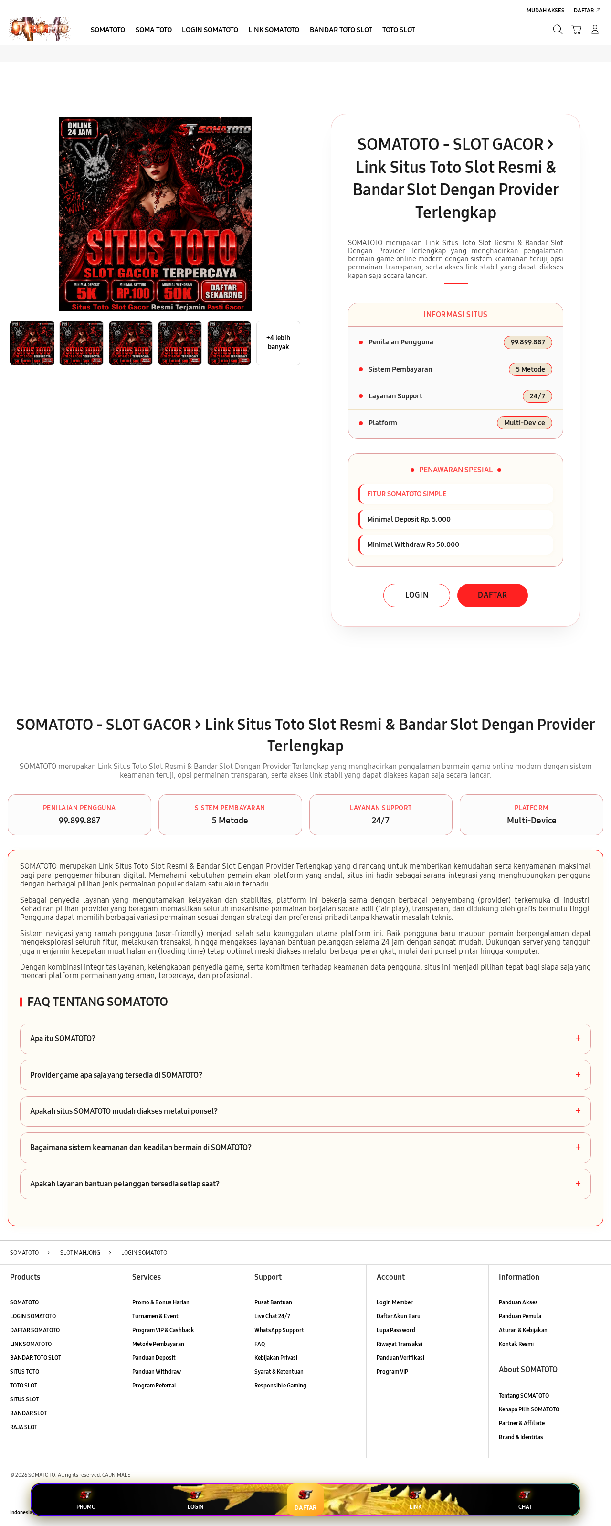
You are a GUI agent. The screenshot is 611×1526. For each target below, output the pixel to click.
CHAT (525, 1507)
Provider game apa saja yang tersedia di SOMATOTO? (305, 1075)
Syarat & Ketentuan (279, 1371)
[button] (576, 29)
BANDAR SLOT (28, 1413)
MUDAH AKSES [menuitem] (546, 10)
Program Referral (154, 1385)
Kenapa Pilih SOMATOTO (529, 1409)
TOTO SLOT (23, 1385)
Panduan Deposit (154, 1357)
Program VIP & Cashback (163, 1330)
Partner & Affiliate (522, 1423)
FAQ (259, 1343)
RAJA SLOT (23, 1426)
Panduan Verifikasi (400, 1357)
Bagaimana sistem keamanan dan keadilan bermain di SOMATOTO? (305, 1148)
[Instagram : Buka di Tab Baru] (579, 1512)
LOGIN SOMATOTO (33, 1316)
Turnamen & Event (155, 1316)
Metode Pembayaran (158, 1343)
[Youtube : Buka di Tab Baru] (595, 1512)
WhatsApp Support (279, 1330)
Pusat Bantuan (273, 1302)
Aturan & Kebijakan (523, 1330)
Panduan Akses (518, 1302)
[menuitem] (108, 30)
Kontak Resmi (516, 1343)
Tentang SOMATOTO (524, 1395)
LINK (415, 1507)
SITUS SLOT (24, 1399)
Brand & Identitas (521, 1437)
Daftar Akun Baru (399, 1316)
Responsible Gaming (280, 1385)
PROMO (85, 1507)
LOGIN (417, 594)
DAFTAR (492, 594)
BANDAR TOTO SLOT (35, 1357)
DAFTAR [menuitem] (584, 10)
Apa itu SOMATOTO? (305, 1039)
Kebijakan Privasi (275, 1357)
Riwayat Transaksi (399, 1343)
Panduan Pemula (520, 1316)
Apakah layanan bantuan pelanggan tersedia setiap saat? (305, 1184)
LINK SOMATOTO (31, 1343)
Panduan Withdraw (156, 1371)
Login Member (395, 1302)
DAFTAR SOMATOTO (35, 1330)
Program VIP (392, 1371)
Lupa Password (396, 1330)
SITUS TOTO (24, 1371)
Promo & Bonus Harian (161, 1302)
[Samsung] (39, 29)
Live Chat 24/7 (272, 1316)
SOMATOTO (24, 1302)
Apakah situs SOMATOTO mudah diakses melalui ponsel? (305, 1111)
